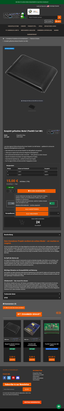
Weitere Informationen (22, 205)
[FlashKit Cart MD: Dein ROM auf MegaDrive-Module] (32, 107)
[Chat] (58, 406)
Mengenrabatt (10, 165)
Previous (57, 313)
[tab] (32, 234)
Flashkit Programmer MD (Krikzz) (52, 344)
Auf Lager (6, 137)
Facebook (4, 377)
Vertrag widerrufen (32, 402)
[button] (53, 6)
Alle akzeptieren (32, 209)
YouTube (13, 377)
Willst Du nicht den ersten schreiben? (14, 307)
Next (60, 313)
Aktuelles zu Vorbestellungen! (10, 370)
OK (27, 389)
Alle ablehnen (32, 214)
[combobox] (44, 17)
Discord (17, 377)
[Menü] (39, 10)
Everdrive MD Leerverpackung (32, 344)
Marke (5, 135)
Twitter (9, 377)
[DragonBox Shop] (14, 15)
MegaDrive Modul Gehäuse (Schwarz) (12, 344)
